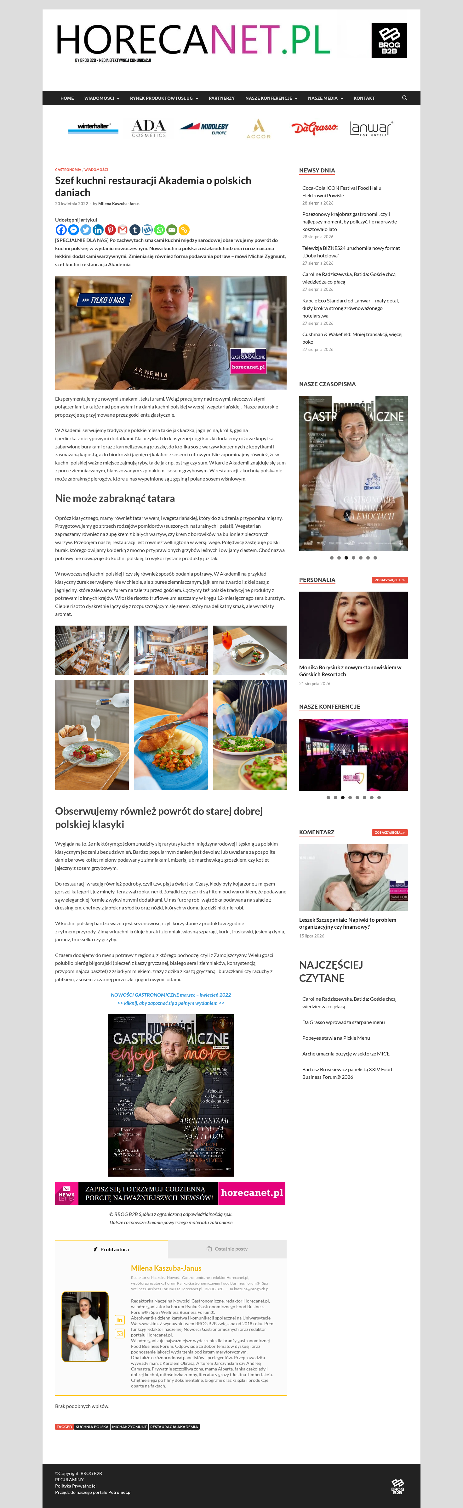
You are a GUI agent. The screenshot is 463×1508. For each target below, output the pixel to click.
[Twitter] (85, 229)
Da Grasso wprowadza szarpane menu (343, 1022)
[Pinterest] (110, 229)
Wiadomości (99, 98)
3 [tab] (346, 558)
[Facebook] (61, 229)
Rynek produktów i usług (161, 98)
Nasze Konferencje (268, 98)
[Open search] (404, 98)
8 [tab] (379, 797)
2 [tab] (339, 558)
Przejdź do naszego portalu (93, 1492)
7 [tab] (375, 558)
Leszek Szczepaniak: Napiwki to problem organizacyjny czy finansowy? (347, 923)
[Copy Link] (184, 229)
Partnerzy (222, 98)
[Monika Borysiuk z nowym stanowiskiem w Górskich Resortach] (353, 624)
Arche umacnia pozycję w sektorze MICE (346, 1053)
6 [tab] (368, 558)
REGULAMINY (69, 1479)
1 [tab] (332, 558)
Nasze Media (323, 98)
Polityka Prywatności (76, 1485)
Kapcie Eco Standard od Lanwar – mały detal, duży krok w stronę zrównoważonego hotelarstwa (350, 307)
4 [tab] (353, 558)
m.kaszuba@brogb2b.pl (249, 1288)
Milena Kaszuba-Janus (119, 203)
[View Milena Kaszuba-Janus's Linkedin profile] (120, 1320)
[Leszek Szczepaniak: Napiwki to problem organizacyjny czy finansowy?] (353, 877)
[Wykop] (147, 229)
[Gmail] (122, 229)
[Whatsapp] (159, 229)
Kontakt (364, 98)
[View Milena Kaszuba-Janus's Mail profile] (120, 1333)
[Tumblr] (134, 229)
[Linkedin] (98, 229)
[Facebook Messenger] (73, 229)
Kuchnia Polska (92, 1426)
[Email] (171, 229)
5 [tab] (361, 558)
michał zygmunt (129, 1426)
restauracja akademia (174, 1426)
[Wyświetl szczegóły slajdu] (353, 473)
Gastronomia (68, 169)
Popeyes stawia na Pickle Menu (336, 1038)
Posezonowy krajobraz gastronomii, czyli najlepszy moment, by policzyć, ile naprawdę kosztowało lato (349, 221)
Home (67, 98)
